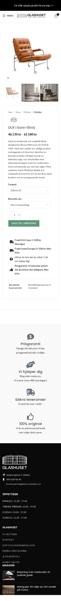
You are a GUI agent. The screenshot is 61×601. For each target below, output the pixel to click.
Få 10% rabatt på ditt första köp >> (34, 5)
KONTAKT (8, 539)
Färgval (12, 184)
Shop (18, 112)
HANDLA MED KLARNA (14, 550)
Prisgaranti (30, 343)
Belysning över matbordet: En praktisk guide (33, 573)
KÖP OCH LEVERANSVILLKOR (18, 545)
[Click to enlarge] (8, 78)
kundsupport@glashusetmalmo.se (23, 484)
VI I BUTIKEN (9, 534)
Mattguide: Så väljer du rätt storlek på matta (36, 588)
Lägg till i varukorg (24, 223)
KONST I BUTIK (11, 562)
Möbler (27, 112)
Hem (10, 112)
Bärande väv (14, 198)
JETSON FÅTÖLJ (11, 556)
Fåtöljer (38, 112)
